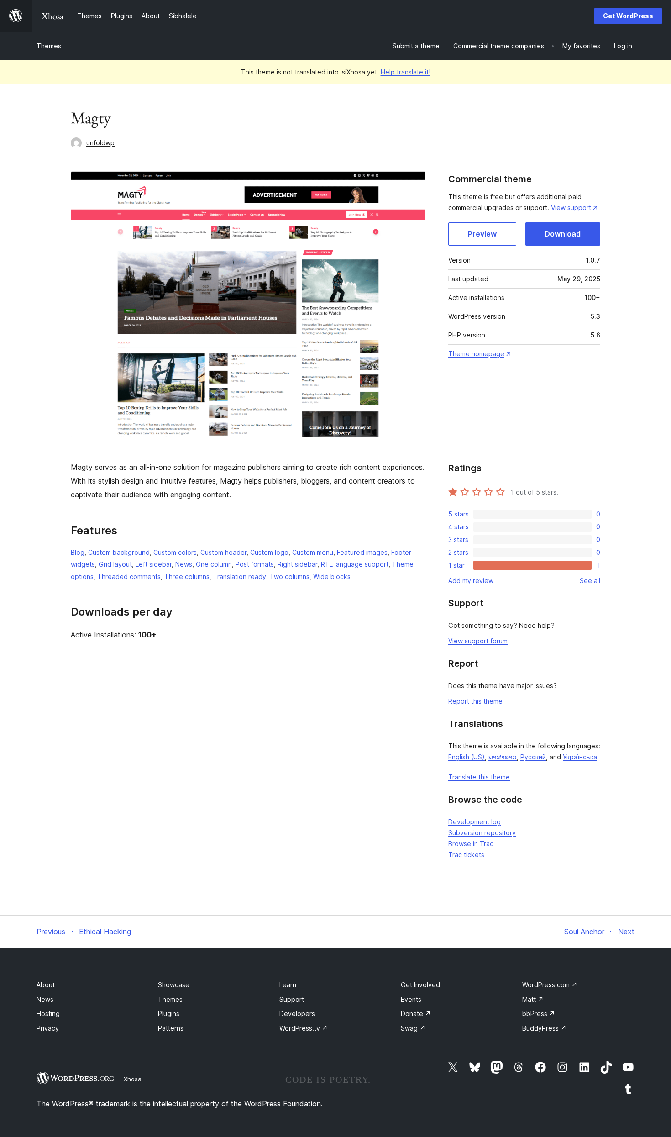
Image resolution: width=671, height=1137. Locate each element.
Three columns (187, 576)
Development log (474, 822)
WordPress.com (549, 985)
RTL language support (354, 564)
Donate (416, 1013)
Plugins (168, 1013)
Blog (77, 552)
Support (291, 999)
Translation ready (239, 576)
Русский (533, 757)
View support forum (478, 641)
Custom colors (175, 552)
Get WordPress (628, 16)
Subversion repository (482, 833)
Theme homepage (476, 354)
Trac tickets (466, 854)
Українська (580, 757)
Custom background (119, 552)
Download (563, 233)
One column (214, 564)
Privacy (48, 1028)
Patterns (170, 1028)
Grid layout (115, 564)
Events (411, 999)
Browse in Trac (470, 843)
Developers (297, 1013)
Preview (482, 233)
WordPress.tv (303, 1028)
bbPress (538, 1013)
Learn (287, 985)
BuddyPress (544, 1028)
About (46, 985)
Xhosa (133, 1079)
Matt (533, 999)
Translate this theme (479, 777)
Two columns (289, 576)
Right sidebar (297, 564)
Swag (413, 1028)
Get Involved (420, 985)
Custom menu (312, 552)
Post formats (255, 564)
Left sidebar (154, 564)
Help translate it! (405, 72)
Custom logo (269, 552)
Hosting (48, 1013)
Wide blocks (332, 576)
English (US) (466, 757)
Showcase (173, 985)
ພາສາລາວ (502, 757)
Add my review (470, 580)
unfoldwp (100, 143)
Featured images (362, 552)
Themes (49, 46)
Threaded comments (129, 576)
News (183, 564)
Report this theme (475, 701)
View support (571, 207)
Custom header (223, 552)
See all (590, 580)
